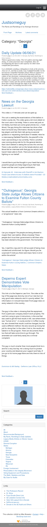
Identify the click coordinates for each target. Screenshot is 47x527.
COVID (6, 441)
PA (7, 466)
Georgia (24, 56)
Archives (19, 32)
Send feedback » (8, 93)
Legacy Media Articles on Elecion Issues (23, 207)
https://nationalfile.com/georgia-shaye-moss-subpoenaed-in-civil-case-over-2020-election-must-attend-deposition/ (23, 90)
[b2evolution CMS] (23, 521)
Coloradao (9, 459)
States (6, 446)
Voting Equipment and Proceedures (16, 473)
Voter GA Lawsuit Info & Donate (17, 500)
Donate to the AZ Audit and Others (18, 504)
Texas (8, 457)
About (6, 432)
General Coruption (10, 443)
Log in (38, 7)
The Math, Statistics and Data (14, 475)
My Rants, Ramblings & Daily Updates (17, 436)
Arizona (8, 450)
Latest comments (32, 32)
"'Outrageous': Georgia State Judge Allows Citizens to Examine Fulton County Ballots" (23, 196)
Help (41, 514)
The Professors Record (14, 491)
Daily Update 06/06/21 (19, 52)
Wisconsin (9, 464)
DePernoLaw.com (12, 502)
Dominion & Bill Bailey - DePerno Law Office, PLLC (21, 366)
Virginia (8, 461)
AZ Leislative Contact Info (15, 498)
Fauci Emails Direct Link (15, 495)
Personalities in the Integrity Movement (18, 470)
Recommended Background (14, 434)
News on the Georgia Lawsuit (18, 103)
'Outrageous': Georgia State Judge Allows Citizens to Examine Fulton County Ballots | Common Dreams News (22, 262)
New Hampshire (11, 455)
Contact (35, 514)
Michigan (25, 289)
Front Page (8, 32)
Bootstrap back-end (24, 516)
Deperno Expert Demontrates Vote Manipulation (15, 282)
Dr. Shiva (9, 493)
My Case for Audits (10, 477)
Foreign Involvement (11, 468)
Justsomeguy (14, 22)
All (4, 430)
